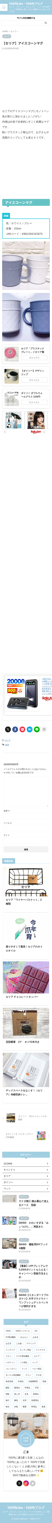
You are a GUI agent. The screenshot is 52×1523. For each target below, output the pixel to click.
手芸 (37, 1387)
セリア (8, 740)
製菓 (24, 1406)
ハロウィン (10, 1362)
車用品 (34, 1406)
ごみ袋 (19, 1343)
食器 (7, 745)
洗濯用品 (35, 1400)
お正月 (8, 1343)
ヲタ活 (38, 1375)
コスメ (8, 1356)
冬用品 (21, 1381)
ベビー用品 (36, 1369)
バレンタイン (11, 1369)
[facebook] (15, 729)
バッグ (35, 1362)
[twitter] (8, 729)
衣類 (16, 1406)
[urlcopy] (44, 729)
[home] (33, 1483)
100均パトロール (22, 1331)
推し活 (17, 1394)
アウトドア (31, 1343)
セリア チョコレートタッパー (22, 996)
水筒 (24, 1400)
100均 (8, 1331)
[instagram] (26, 1483)
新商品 (36, 1394)
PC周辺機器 (11, 1337)
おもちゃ (24, 1337)
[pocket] (22, 729)
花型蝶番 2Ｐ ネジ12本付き (23, 1041)
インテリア (10, 1350)
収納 (44, 1381)
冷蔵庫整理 (33, 1381)
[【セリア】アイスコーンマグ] (29, 729)
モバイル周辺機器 (13, 1375)
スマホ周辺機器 (22, 1356)
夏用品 (17, 1387)
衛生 (7, 1406)
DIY (36, 1331)
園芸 (7, 1387)
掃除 (7, 1394)
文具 (26, 1394)
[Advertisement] (26, 79)
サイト (7, 835)
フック (24, 1369)
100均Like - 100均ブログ (26, 3)
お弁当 (35, 1337)
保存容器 (9, 1381)
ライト (28, 1375)
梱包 (16, 1400)
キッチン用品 (25, 1350)
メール (8, 823)
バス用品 (23, 1362)
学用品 (27, 1387)
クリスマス (40, 1350)
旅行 (7, 1400)
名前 (7, 810)
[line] (37, 729)
